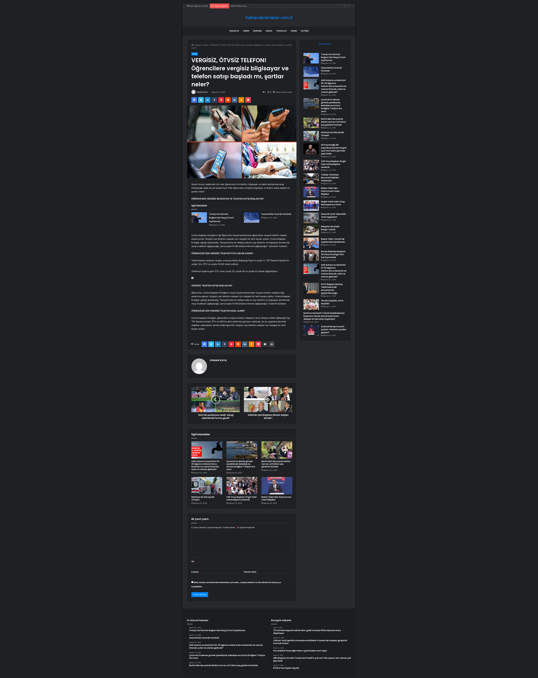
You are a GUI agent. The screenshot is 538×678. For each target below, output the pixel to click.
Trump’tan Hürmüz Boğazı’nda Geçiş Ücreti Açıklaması (221, 218)
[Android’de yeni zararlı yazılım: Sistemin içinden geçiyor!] (311, 330)
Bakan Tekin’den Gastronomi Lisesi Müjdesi (276, 498)
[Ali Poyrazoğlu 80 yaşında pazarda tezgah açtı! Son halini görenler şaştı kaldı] (311, 148)
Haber (246, 31)
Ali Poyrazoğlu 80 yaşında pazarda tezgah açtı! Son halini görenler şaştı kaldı (333, 149)
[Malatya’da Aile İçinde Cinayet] (206, 485)
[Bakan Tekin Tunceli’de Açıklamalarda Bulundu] (311, 243)
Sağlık (269, 31)
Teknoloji (281, 31)
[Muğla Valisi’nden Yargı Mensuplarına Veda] (311, 205)
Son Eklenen (325, 44)
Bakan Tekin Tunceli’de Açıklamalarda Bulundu (333, 240)
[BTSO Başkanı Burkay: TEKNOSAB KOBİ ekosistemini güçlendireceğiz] (311, 288)
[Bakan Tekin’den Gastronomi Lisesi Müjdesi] (276, 485)
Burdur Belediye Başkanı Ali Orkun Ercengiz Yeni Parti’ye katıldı (333, 254)
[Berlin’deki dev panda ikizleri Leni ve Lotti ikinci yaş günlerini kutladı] (276, 450)
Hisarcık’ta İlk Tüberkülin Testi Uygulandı (333, 215)
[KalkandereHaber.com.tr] (269, 17)
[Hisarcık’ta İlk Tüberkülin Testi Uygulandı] (311, 218)
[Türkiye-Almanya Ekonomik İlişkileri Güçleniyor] (311, 178)
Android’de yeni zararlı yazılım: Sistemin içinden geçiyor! (333, 329)
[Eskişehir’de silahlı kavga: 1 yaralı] (311, 230)
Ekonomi (257, 31)
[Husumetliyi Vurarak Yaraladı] (251, 217)
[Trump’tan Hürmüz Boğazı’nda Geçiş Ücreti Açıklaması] (199, 217)
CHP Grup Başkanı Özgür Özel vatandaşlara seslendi (241, 498)
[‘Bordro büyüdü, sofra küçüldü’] (311, 304)
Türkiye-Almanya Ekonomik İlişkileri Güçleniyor (330, 177)
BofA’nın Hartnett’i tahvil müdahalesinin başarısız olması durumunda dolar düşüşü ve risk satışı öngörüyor (324, 316)
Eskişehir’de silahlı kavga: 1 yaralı (330, 228)
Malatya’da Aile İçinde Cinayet (202, 498)
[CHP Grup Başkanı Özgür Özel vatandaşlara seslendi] (241, 485)
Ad (193, 561)
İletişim (305, 31)
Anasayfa (234, 31)
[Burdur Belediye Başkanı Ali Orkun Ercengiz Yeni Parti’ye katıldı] (311, 255)
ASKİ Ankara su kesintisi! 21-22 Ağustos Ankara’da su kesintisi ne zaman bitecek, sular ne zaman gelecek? (333, 270)
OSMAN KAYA (202, 92)
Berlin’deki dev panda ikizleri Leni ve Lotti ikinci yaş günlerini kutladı (276, 464)
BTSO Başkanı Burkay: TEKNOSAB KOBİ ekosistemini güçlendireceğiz (332, 288)
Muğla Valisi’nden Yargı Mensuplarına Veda (333, 203)
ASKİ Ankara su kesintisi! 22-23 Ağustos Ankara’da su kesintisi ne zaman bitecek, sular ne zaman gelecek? (277, 6)
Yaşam (293, 31)
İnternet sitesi (250, 572)
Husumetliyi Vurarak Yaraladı (276, 214)
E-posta (195, 572)
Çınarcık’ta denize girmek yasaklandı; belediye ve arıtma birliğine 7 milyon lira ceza (240, 465)
